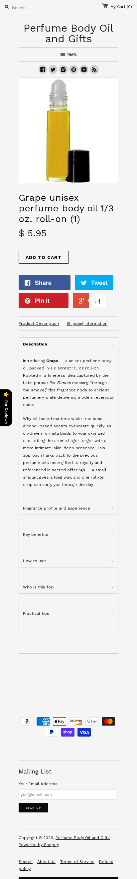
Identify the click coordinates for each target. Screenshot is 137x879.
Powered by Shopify (39, 844)
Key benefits (35, 534)
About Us (46, 861)
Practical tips (36, 613)
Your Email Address (38, 783)
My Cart (121, 6)
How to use (34, 560)
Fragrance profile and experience (56, 508)
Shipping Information (87, 323)
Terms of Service (77, 861)
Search (26, 861)
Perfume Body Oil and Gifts (83, 837)
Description (35, 344)
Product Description (39, 323)
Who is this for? (38, 587)
